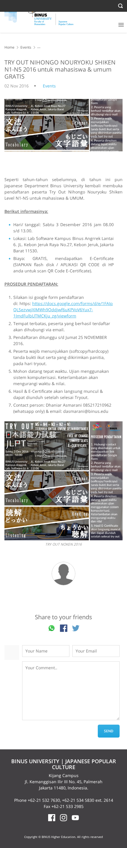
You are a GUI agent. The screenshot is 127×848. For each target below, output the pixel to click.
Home (9, 47)
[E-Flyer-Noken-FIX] (63, 480)
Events (25, 47)
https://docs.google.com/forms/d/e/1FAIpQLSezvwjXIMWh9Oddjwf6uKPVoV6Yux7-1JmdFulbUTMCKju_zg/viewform (63, 310)
